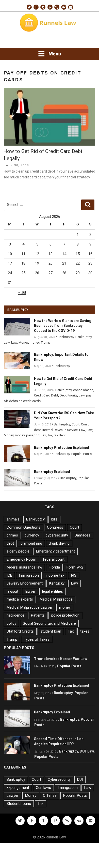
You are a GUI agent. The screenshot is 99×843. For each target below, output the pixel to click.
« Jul (22, 292)
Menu (54, 53)
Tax (43, 435)
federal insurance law (24, 567)
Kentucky (56, 583)
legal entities (52, 591)
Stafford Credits (20, 631)
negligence (15, 615)
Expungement (18, 787)
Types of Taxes (37, 639)
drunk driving (59, 543)
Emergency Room (21, 559)
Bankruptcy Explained (52, 472)
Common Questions (23, 527)
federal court (53, 559)
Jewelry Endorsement (25, 583)
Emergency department (55, 551)
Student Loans (19, 803)
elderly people (18, 551)
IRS (73, 575)
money (34, 342)
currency (32, 535)
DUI (83, 751)
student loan (50, 631)
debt (37, 430)
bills (54, 519)
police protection (65, 615)
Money (23, 342)
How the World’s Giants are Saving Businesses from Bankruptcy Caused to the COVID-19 (62, 326)
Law (7, 342)
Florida (54, 567)
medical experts (20, 599)
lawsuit (12, 591)
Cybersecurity (59, 779)
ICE (9, 575)
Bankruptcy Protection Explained (61, 448)
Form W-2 (75, 567)
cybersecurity (57, 535)
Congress (55, 527)
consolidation (83, 390)
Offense (50, 795)
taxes (84, 631)
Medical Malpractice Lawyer (30, 607)
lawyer (30, 591)
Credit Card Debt (46, 395)
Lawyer (13, 795)
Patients (38, 615)
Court (75, 424)
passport (33, 435)
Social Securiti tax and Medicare (49, 623)
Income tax (54, 575)
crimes (12, 535)
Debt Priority (68, 395)
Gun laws (43, 787)
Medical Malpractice (56, 599)
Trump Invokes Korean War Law (60, 659)
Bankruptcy (66, 337)
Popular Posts (81, 454)
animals (13, 519)
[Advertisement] (49, 41)
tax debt (60, 435)
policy (11, 623)
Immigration (29, 575)
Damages (82, 535)
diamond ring (31, 543)
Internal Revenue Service (60, 430)
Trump (45, 342)
